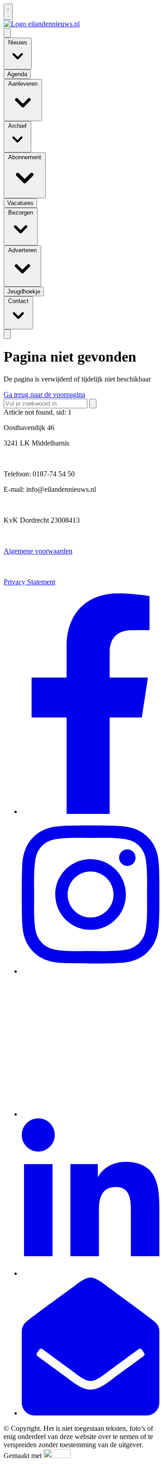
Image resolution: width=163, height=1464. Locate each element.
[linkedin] (90, 1273)
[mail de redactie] (90, 1413)
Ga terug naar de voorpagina (44, 394)
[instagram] (90, 971)
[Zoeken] (92, 403)
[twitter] (90, 1114)
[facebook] (90, 811)
